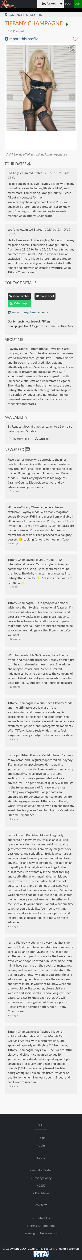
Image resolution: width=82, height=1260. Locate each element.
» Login (41, 1137)
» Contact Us (41, 1218)
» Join (41, 1145)
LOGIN (68, 4)
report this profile (23, 39)
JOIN (77, 4)
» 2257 (41, 1185)
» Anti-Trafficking (41, 1170)
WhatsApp (20, 303)
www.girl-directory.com (41, 1233)
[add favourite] (75, 39)
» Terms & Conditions (41, 1225)
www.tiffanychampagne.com (30, 312)
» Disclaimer (41, 1193)
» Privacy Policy (41, 1178)
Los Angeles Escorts (25, 14)
